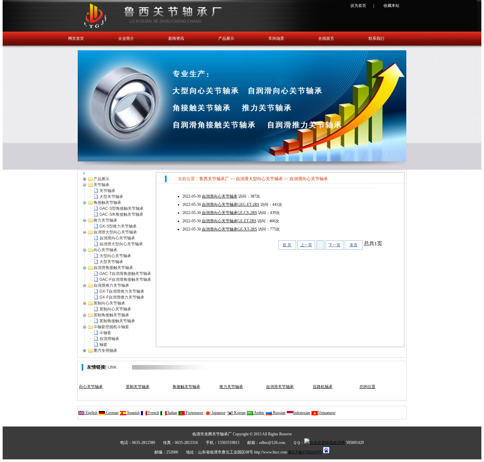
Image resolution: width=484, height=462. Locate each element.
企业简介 (126, 38)
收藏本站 (391, 5)
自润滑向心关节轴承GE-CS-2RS (229, 212)
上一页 (306, 245)
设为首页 (358, 5)
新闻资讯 (176, 38)
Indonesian (301, 412)
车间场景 (276, 38)
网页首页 (76, 38)
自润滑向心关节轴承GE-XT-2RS (229, 229)
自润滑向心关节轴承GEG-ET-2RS (230, 204)
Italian (172, 412)
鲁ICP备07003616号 (305, 452)
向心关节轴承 (91, 386)
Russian (278, 412)
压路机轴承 (323, 386)
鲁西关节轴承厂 (214, 178)
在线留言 (326, 38)
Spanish (133, 412)
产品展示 (226, 38)
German (112, 412)
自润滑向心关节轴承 (308, 178)
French (153, 412)
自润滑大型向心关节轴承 (259, 178)
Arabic (258, 412)
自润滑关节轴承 (280, 386)
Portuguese (194, 412)
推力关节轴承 (231, 386)
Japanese (218, 412)
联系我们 (376, 38)
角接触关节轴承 (186, 386)
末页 (354, 245)
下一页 (334, 245)
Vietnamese (327, 412)
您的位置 (367, 386)
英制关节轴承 (137, 386)
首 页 (286, 245)
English (91, 412)
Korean (239, 412)
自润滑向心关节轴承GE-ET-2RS (229, 221)
